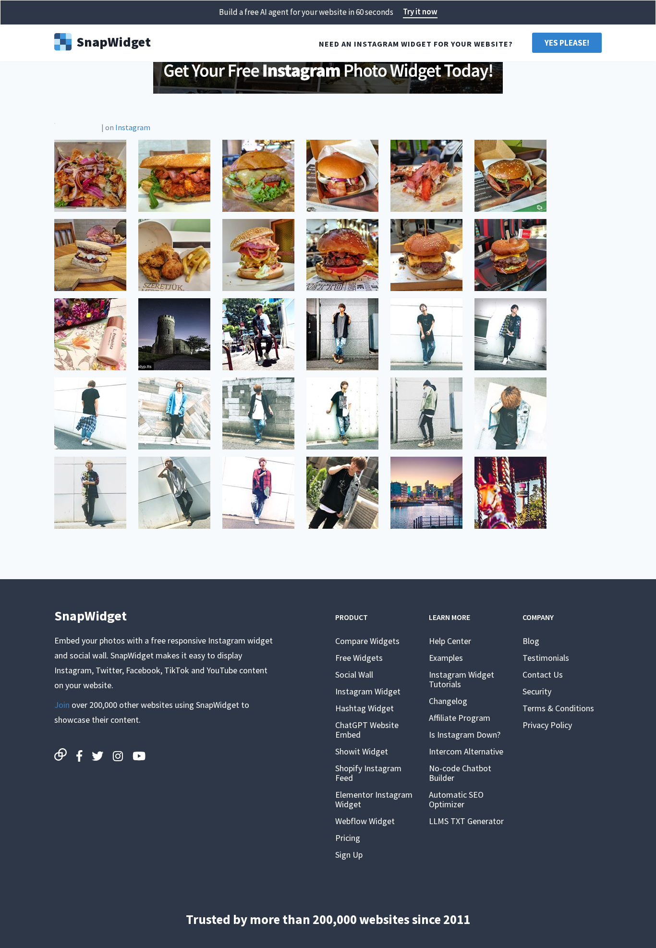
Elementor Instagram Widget (374, 799)
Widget (113, 41)
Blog (530, 640)
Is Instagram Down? (464, 734)
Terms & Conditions (558, 708)
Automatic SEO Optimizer (456, 799)
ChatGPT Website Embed (367, 729)
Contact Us (542, 674)
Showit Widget (361, 751)
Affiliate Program (459, 717)
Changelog (448, 700)
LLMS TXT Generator (466, 820)
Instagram (132, 127)
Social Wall (354, 674)
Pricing (347, 837)
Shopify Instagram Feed (368, 773)
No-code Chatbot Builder (460, 773)
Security (536, 691)
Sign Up (349, 854)
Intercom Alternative (466, 751)
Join (62, 704)
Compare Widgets (367, 640)
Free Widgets (359, 657)
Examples (446, 657)
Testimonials (545, 657)
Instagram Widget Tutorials (461, 679)
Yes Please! (567, 42)
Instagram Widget (368, 691)
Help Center (450, 640)
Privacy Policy (547, 724)
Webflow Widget (365, 820)
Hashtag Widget (364, 708)
